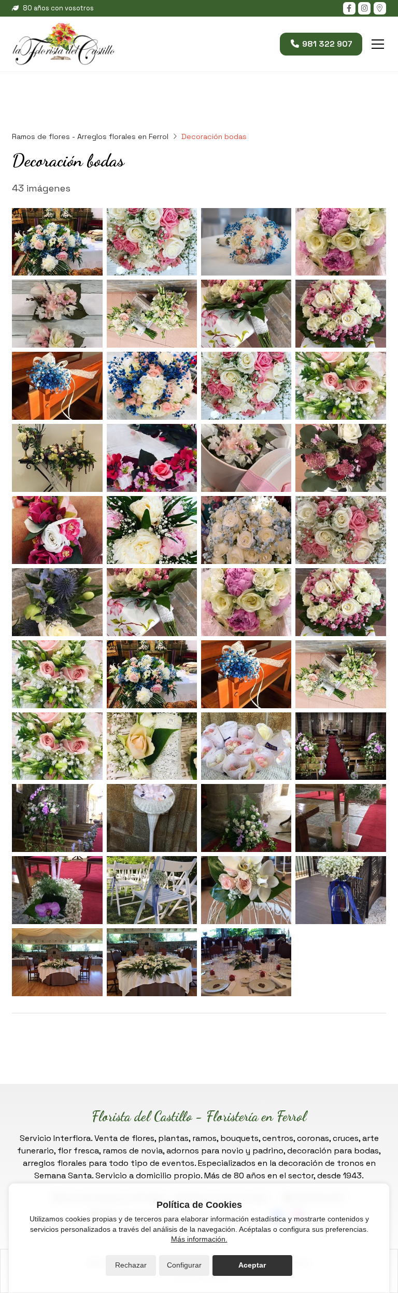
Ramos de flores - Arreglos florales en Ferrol (90, 136)
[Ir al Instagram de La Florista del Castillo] (364, 8)
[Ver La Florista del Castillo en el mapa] (380, 8)
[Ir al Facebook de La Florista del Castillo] (349, 8)
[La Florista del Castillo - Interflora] (64, 44)
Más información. (199, 1239)
